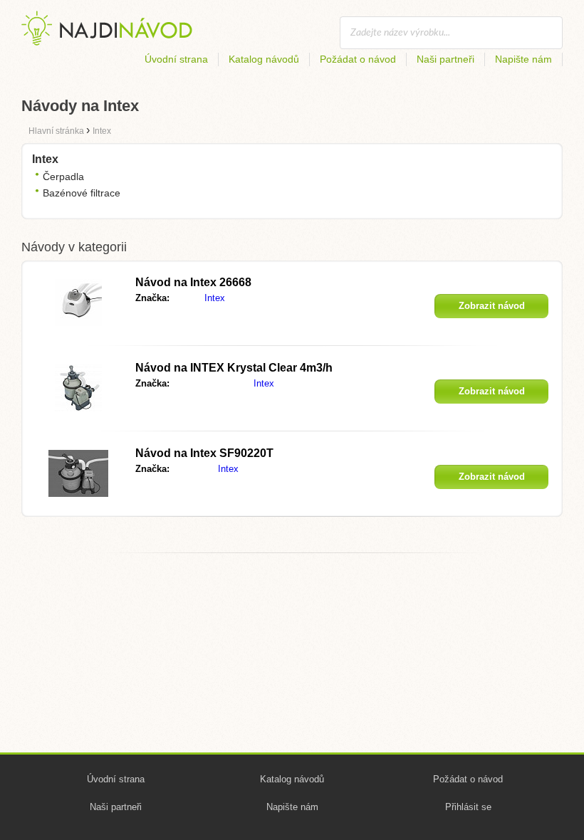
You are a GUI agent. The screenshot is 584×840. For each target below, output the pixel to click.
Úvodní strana (176, 59)
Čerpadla (63, 176)
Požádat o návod (358, 59)
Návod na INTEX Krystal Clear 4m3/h (234, 368)
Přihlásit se (468, 807)
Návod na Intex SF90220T (204, 453)
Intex (214, 298)
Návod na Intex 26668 (193, 282)
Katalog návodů (264, 59)
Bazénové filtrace (81, 193)
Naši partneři (445, 59)
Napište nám (523, 59)
